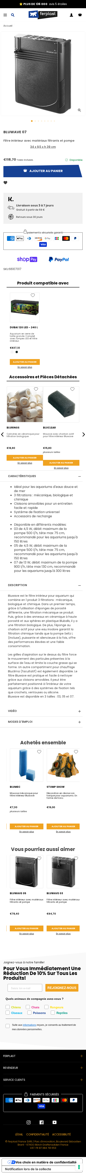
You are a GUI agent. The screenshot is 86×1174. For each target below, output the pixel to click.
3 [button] (39, 121)
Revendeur (10, 1068)
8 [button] (55, 121)
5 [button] (45, 121)
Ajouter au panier (25, 361)
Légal (19, 1134)
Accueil (7, 25)
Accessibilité (61, 1134)
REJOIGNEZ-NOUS (61, 987)
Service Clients (14, 1080)
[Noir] (16, 351)
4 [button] (42, 121)
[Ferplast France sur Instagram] (29, 1122)
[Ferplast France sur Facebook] (39, 1122)
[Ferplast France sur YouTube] (52, 1122)
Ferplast (9, 1056)
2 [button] (36, 121)
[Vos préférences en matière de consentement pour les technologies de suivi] (79, 1167)
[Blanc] (12, 351)
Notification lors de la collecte (28, 1169)
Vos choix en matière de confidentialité (46, 1162)
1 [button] (32, 121)
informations (29, 1025)
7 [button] (52, 121)
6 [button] (48, 121)
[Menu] (5, 15)
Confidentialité (37, 1134)
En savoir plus (25, 367)
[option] (43, 4)
